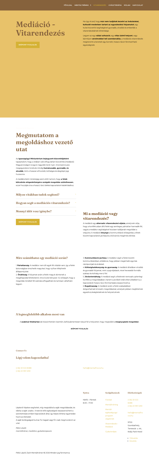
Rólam (127, 5)
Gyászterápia (115, 5)
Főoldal (68, 5)
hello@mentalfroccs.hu (93, 368)
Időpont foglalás (28, 45)
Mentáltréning (82, 5)
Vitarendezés (99, 5)
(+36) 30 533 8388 (23, 368)
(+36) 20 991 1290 (23, 371)
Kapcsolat (138, 5)
